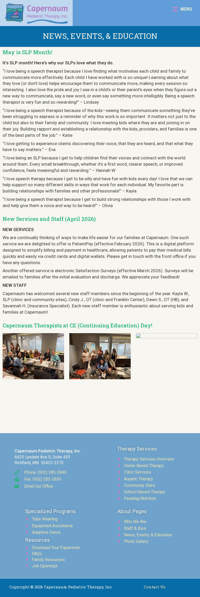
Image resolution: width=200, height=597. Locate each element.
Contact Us (154, 586)
